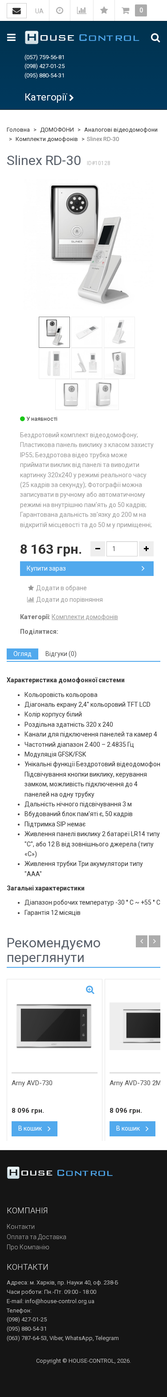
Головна (18, 129)
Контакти (21, 1226)
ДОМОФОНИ (57, 129)
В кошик (30, 1128)
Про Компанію (28, 1247)
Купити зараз (46, 568)
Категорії (45, 97)
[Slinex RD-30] (87, 243)
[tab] (22, 654)
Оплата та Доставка (36, 1236)
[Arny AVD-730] (55, 1026)
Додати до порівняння (69, 599)
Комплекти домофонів (47, 139)
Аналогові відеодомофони (121, 129)
